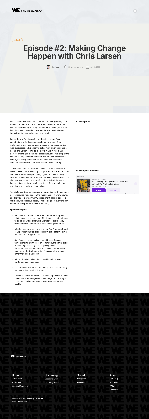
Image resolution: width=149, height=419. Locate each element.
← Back (17, 40)
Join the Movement (20, 386)
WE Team (114, 382)
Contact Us (114, 390)
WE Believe (16, 382)
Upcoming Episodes (53, 382)
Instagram (81, 379)
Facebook (81, 382)
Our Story (114, 379)
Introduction (17, 379)
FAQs (112, 386)
